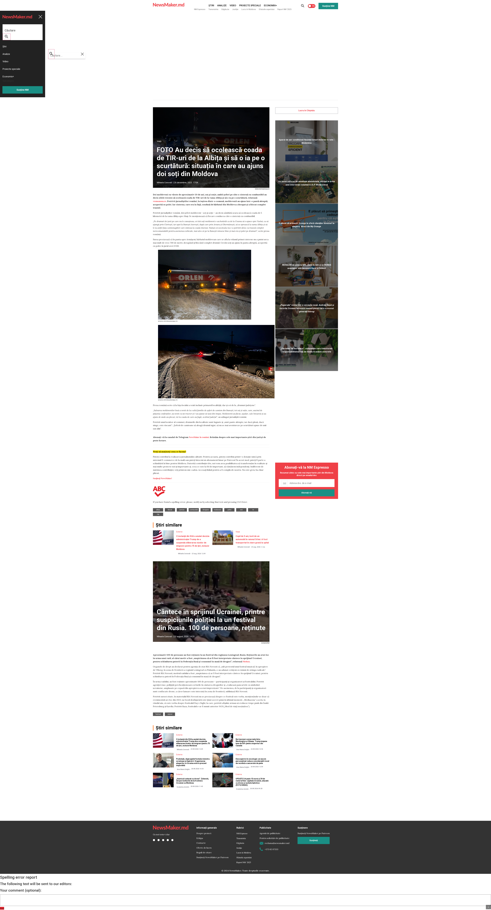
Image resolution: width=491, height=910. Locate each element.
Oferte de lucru (203, 847)
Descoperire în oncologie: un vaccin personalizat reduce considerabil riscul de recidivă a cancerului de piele (252, 761)
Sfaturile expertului (266, 9)
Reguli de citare (204, 852)
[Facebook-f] (154, 840)
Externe (179, 532)
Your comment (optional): (20, 890)
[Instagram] (163, 840)
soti (241, 510)
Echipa (199, 838)
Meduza (246, 661)
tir (253, 510)
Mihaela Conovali (164, 182)
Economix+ (270, 5)
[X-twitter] (159, 840)
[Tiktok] (168, 840)
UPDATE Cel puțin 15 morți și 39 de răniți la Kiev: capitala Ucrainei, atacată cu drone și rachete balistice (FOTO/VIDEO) (252, 782)
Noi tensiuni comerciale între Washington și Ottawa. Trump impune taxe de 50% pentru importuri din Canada (251, 742)
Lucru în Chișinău (306, 110)
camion (182, 510)
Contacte (201, 843)
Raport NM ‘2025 (284, 9)
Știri (211, 5)
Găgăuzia (225, 9)
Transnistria (213, 9)
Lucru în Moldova (248, 9)
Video (233, 5)
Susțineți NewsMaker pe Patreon (212, 857)
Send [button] (2, 908)
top (158, 514)
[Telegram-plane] (172, 840)
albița (158, 510)
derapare (206, 510)
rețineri (170, 714)
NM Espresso (199, 9)
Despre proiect (203, 833)
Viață (159, 141)
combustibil (194, 510)
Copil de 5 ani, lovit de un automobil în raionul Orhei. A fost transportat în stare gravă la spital (252, 539)
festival (158, 714)
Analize (222, 5)
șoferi (229, 510)
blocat (170, 510)
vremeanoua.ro (159, 201)
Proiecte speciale (250, 5)
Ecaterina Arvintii (183, 787)
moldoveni (217, 510)
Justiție (235, 9)
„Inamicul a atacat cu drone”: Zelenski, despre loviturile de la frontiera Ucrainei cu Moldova (192, 781)
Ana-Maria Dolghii (242, 749)
